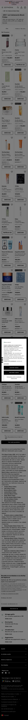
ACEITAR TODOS (14, 367)
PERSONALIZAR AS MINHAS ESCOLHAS (14, 377)
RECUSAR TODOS (14, 372)
